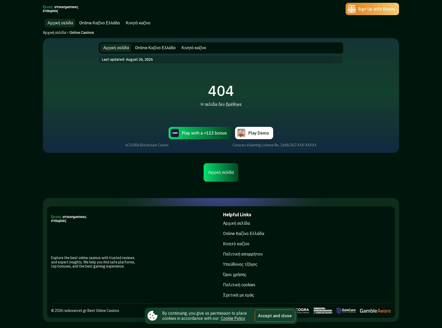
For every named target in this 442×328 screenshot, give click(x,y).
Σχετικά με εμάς (238, 295)
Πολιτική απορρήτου (243, 254)
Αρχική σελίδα (54, 32)
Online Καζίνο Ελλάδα (243, 233)
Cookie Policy (233, 318)
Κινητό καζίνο (236, 243)
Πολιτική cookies (239, 284)
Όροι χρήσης (234, 274)
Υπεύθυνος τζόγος (240, 264)
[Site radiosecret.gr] (61, 9)
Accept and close (275, 315)
